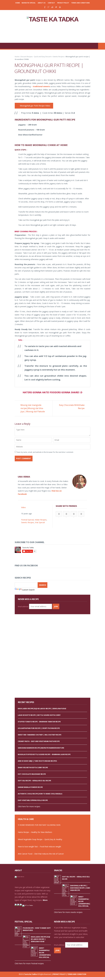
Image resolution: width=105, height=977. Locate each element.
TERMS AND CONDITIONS (80, 3)
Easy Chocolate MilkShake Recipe (72, 407)
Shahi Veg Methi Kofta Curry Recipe (33, 767)
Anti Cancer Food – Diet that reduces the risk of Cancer (41, 854)
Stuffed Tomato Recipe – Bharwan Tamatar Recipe (39, 722)
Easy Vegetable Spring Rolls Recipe (33, 800)
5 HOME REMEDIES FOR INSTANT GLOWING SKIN (39, 825)
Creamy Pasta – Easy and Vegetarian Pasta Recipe (39, 741)
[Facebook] (44, 7)
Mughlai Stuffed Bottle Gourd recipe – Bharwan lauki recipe (44, 754)
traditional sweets (41, 86)
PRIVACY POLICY (63, 3)
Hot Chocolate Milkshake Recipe (32, 774)
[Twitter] (56, 7)
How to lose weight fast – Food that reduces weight (39, 846)
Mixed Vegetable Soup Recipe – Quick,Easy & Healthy (40, 839)
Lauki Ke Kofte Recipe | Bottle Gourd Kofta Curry (39, 715)
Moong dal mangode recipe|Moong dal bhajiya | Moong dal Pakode (32, 408)
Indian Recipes (41, 519)
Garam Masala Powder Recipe (30, 787)
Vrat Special (40, 522)
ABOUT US (41, 3)
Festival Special (27, 519)
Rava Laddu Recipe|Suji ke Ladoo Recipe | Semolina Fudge (42, 708)
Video (23, 507)
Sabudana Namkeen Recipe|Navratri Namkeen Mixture (41, 748)
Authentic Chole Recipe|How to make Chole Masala (40, 794)
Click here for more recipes (29, 806)
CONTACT (51, 3)
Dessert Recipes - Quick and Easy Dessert (36, 56)
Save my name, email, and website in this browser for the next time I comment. (45, 452)
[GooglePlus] (48, 7)
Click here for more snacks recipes (68, 912)
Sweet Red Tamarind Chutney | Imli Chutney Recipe (39, 735)
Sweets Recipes (58, 56)
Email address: (23, 606)
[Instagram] (52, 7)
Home (17, 3)
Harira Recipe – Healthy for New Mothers (35, 832)
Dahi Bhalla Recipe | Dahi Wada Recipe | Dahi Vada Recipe (80, 888)
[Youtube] (60, 7)
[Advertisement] (52, 32)
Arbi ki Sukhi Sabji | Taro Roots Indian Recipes (37, 761)
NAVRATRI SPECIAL (28, 3)
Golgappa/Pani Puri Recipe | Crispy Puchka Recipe (39, 728)
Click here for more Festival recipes (29, 963)
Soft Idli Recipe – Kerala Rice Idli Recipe (34, 781)
